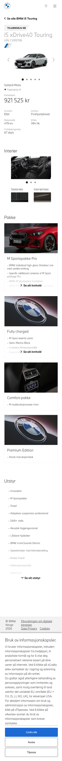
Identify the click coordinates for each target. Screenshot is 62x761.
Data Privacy (29, 628)
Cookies (45, 628)
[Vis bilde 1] (27, 79)
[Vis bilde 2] (31, 79)
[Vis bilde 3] (35, 79)
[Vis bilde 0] (23, 79)
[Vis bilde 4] (39, 79)
